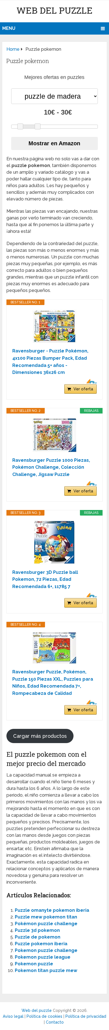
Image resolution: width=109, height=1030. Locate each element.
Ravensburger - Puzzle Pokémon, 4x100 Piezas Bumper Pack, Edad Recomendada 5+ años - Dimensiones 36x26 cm (50, 361)
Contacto (55, 1022)
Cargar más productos (40, 736)
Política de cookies (44, 1016)
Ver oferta (83, 389)
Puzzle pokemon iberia (41, 943)
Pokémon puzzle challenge (46, 923)
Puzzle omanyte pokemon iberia (52, 910)
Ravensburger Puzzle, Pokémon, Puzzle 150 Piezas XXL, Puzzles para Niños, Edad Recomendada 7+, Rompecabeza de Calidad (52, 682)
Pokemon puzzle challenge (46, 950)
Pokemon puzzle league (42, 957)
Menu (8, 28)
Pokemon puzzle (34, 963)
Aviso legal (13, 1016)
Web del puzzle (54, 10)
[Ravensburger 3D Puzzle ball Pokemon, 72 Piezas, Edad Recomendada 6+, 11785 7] (54, 542)
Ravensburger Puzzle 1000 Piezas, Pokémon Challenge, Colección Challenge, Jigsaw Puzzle (51, 467)
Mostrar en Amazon (54, 143)
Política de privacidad (85, 1016)
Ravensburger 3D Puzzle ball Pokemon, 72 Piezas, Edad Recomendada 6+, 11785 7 (45, 579)
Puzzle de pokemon (37, 937)
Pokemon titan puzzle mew (46, 970)
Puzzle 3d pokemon (37, 930)
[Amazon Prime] (89, 381)
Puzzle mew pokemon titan (46, 917)
